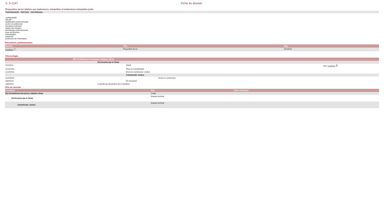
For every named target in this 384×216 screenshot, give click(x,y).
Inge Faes (25, 12)
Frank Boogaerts (12, 12)
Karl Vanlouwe (37, 12)
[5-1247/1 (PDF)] (14, 50)
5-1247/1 (9, 50)
